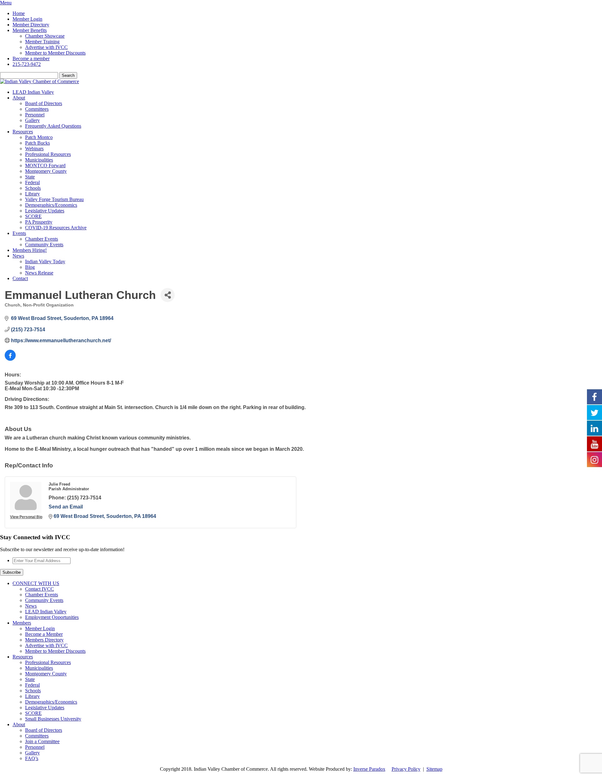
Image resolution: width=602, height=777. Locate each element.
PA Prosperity (38, 222)
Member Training (42, 41)
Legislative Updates (44, 210)
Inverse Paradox (369, 769)
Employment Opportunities (52, 617)
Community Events (44, 244)
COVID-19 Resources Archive (56, 227)
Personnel (35, 114)
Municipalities (39, 159)
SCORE (33, 216)
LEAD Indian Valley (33, 92)
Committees (37, 109)
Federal (32, 182)
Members (22, 622)
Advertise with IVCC (46, 47)
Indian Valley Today (45, 261)
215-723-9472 (27, 64)
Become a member (31, 58)
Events (19, 233)
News (18, 255)
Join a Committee (42, 741)
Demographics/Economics (51, 205)
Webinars (34, 148)
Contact (20, 278)
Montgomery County (46, 171)
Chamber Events (41, 239)
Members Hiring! (30, 250)
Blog (30, 267)
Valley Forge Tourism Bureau (54, 199)
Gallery (32, 120)
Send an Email (66, 506)
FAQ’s (31, 758)
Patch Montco (39, 137)
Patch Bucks (37, 143)
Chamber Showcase (45, 36)
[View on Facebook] (10, 359)
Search (68, 75)
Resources (23, 131)
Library (32, 193)
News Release (39, 272)
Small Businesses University (53, 718)
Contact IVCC (39, 589)
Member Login (27, 19)
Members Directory (44, 639)
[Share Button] (168, 295)
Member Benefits (30, 30)
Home (19, 13)
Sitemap (434, 769)
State (30, 176)
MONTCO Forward (45, 165)
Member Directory (31, 24)
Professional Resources (48, 154)
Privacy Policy (406, 769)
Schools (33, 188)
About (19, 97)
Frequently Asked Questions (53, 126)
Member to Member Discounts (55, 53)
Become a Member (44, 634)
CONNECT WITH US (36, 583)
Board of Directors (43, 103)
